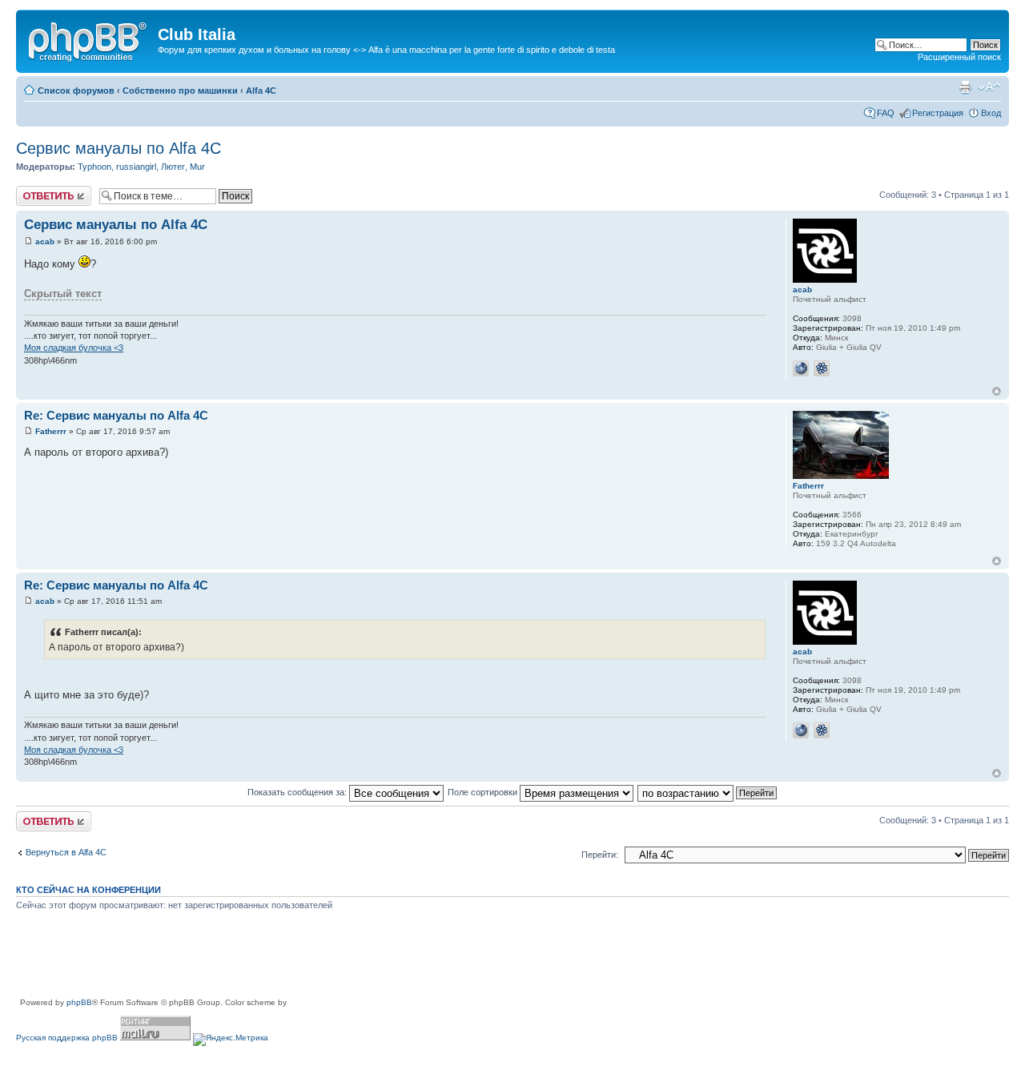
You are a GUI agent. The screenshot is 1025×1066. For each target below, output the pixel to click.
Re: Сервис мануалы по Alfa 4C (116, 415)
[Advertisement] (307, 960)
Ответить (35, 190)
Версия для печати (965, 87)
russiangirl (136, 166)
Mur (197, 166)
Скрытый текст (63, 294)
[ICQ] (822, 368)
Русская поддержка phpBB (67, 1037)
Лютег (173, 166)
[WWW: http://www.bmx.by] (801, 368)
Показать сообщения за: (298, 792)
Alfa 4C (261, 90)
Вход (991, 113)
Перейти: (599, 854)
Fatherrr (50, 431)
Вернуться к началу (996, 391)
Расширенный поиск (959, 57)
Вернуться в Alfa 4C (66, 852)
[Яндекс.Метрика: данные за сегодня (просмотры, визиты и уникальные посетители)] (230, 1039)
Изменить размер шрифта (989, 87)
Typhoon (94, 166)
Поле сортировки (484, 792)
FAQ (885, 113)
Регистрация (937, 113)
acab (44, 241)
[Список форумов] (89, 39)
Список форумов (76, 90)
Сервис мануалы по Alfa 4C (118, 148)
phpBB (79, 1002)
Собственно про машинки (180, 90)
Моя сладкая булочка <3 (73, 347)
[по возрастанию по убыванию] (707, 792)
